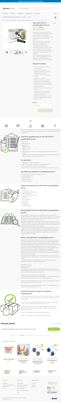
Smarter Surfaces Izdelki (11, 20)
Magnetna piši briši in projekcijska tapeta (37, 362)
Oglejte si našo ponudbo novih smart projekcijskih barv (30, 1)
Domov (3, 20)
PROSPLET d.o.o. (6, 399)
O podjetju (5, 383)
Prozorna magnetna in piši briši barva (23, 361)
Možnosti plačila (21, 388)
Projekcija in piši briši (37, 358)
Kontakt (4, 388)
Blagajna (34, 386)
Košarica (34, 385)
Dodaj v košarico (45, 110)
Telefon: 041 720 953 (7, 3)
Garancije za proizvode (22, 385)
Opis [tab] (30, 121)
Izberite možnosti (9, 367)
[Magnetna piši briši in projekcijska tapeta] (37, 350)
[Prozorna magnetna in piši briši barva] (23, 350)
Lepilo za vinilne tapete (9, 359)
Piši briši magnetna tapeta (52, 361)
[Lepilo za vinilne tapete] (9, 350)
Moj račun (34, 383)
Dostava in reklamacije (22, 390)
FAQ (18, 392)
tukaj (22, 249)
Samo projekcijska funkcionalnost (24, 20)
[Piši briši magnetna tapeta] (52, 350)
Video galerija (20, 383)
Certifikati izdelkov (21, 386)
